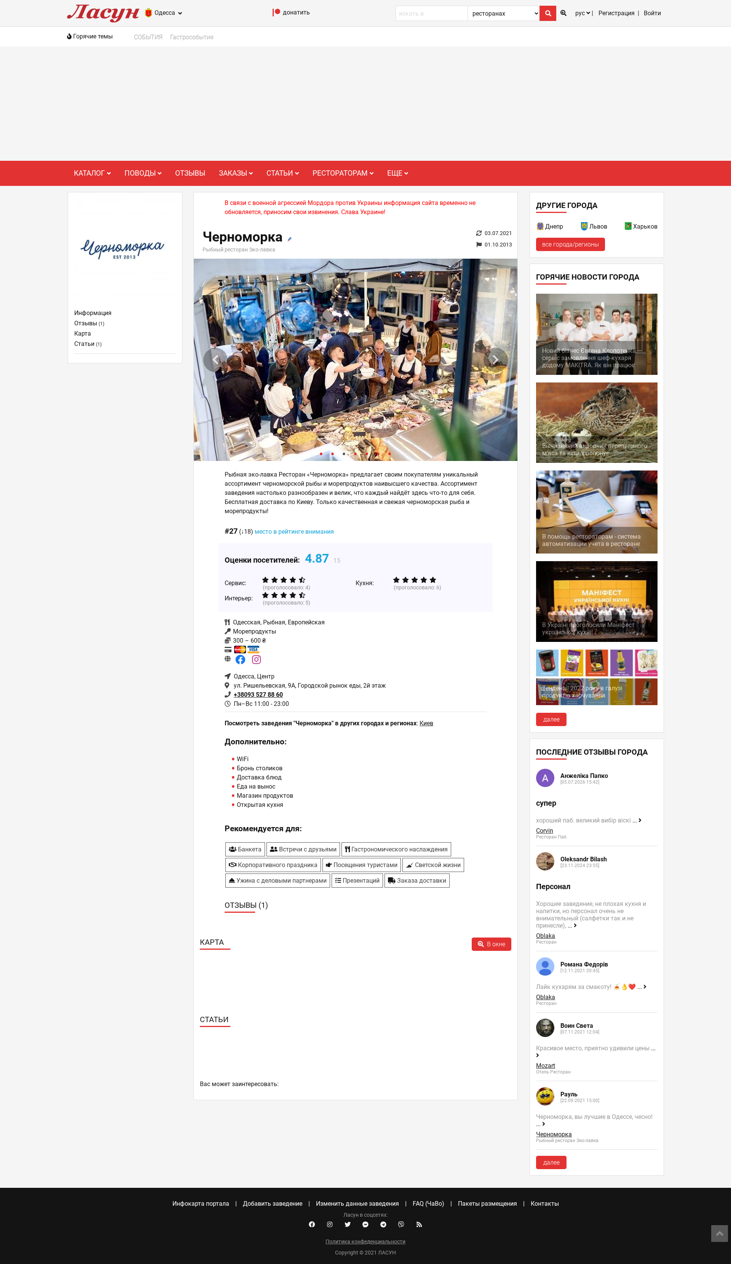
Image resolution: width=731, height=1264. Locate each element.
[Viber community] (401, 1224)
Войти (652, 13)
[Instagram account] (329, 1224)
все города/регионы (570, 244)
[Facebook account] (311, 1224)
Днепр (554, 226)
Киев (426, 723)
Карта (82, 333)
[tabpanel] (355, 360)
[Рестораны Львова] (584, 227)
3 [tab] (344, 453)
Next (496, 360)
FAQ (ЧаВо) (428, 1203)
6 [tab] (378, 453)
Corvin (544, 830)
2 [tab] (333, 453)
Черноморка (554, 1134)
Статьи (88, 343)
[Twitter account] (347, 1224)
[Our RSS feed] (419, 1224)
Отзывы (190, 173)
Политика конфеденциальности (365, 1241)
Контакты (545, 1203)
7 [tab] (390, 453)
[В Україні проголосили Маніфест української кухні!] (597, 639)
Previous (215, 360)
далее (551, 719)
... (635, 820)
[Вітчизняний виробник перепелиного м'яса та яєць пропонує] (597, 460)
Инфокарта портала (200, 1203)
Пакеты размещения (487, 1203)
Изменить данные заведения (357, 1203)
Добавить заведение (272, 1203)
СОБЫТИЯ (148, 37)
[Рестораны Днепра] (540, 227)
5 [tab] (367, 453)
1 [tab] (321, 453)
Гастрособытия (192, 37)
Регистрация (617, 13)
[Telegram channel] (383, 1224)
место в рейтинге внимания (294, 531)
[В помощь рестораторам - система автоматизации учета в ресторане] (597, 551)
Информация (93, 313)
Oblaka (545, 935)
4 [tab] (355, 453)
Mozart (545, 1065)
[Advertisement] (365, 103)
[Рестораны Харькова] (628, 227)
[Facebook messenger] (365, 1224)
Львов (598, 226)
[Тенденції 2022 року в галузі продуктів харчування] (597, 703)
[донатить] (277, 14)
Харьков (645, 226)
